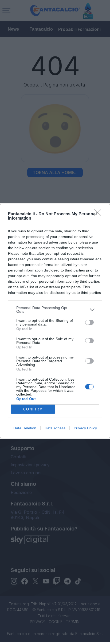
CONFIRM (33, 409)
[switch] (89, 322)
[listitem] (55, 309)
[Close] (100, 214)
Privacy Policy (85, 428)
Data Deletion (24, 428)
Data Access (55, 428)
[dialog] (55, 321)
